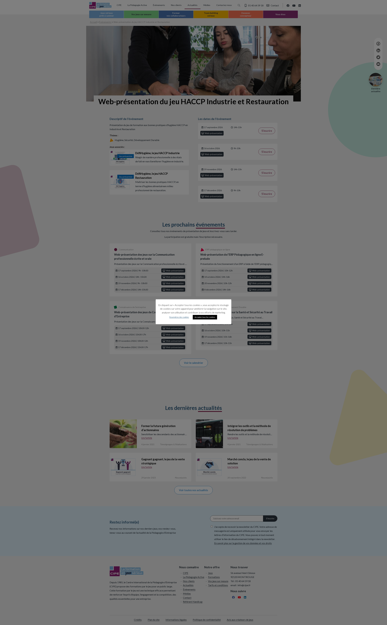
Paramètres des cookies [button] (179, 317)
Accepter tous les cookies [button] (205, 317)
